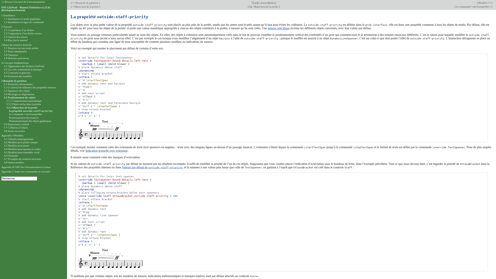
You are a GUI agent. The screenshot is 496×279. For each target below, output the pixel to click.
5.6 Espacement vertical (16, 124)
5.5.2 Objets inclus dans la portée (23, 104)
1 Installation (8, 15)
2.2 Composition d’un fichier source (23, 33)
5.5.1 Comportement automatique (24, 100)
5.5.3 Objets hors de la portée (21, 107)
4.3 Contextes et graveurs (17, 72)
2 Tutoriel (6, 26)
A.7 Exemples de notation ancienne (22, 159)
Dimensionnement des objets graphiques (30, 121)
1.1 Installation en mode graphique (22, 18)
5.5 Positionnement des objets (19, 97)
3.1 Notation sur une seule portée (21, 48)
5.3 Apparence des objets (17, 90)
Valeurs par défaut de (152, 167)
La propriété (31, 110)
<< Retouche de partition (85, 2)
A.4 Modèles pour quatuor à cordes (22, 149)
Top (254, 2)
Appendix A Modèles (12, 135)
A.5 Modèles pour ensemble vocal (22, 152)
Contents (263, 2)
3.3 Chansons (11, 54)
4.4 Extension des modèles (18, 76)
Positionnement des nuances (24, 117)
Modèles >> (484, 2)
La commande (25, 114)
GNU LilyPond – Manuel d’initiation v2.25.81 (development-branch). (25, 9)
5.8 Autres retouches (14, 131)
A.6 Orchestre (11, 155)
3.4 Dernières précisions (16, 58)
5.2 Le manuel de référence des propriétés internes (30, 87)
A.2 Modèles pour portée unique (21, 142)
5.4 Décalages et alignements (19, 94)
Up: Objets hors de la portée (264, 6)
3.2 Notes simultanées (15, 51)
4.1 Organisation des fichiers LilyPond (24, 66)
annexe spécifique (279, 28)
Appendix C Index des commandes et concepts (25, 171)
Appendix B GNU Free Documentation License (26, 167)
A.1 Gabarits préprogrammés (19, 139)
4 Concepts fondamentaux (15, 62)
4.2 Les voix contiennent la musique (23, 69)
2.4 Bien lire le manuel (16, 40)
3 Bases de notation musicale (16, 44)
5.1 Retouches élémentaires (18, 84)
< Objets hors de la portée (85, 6)
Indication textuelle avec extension (106, 150)
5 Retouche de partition (14, 80)
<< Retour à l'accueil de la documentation (23, 1)
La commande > (473, 6)
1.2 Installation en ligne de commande (24, 22)
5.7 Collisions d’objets (16, 127)
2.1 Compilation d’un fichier (19, 30)
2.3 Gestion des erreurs (16, 36)
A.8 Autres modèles (14, 162)
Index (272, 2)
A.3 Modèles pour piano (16, 145)
